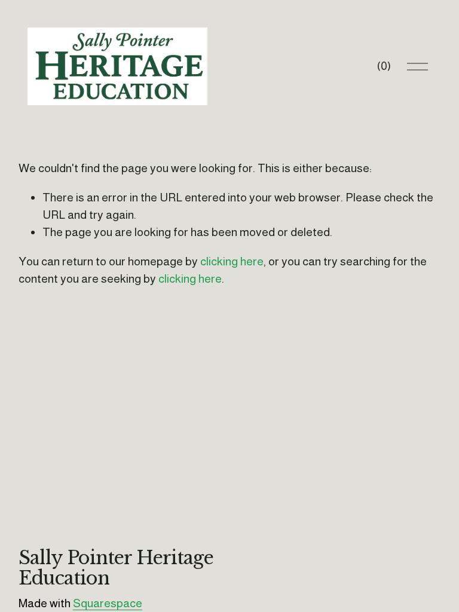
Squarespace (107, 603)
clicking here (232, 261)
